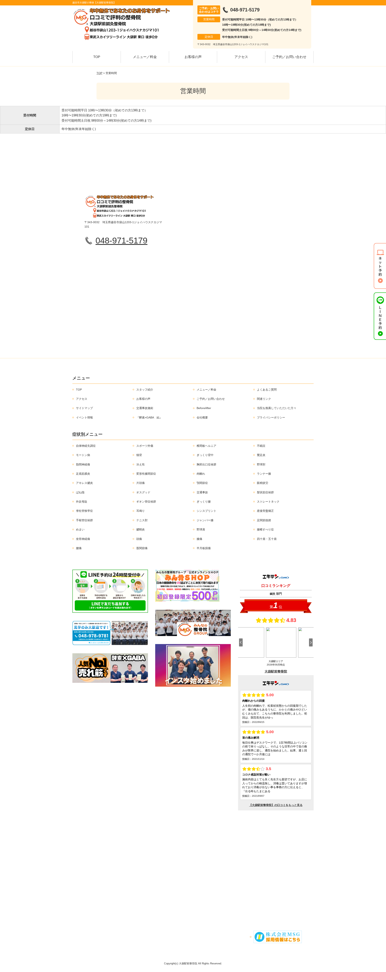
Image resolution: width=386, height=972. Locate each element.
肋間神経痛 (83, 464)
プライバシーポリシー (271, 417)
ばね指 (80, 492)
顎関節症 (202, 482)
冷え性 (140, 464)
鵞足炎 (261, 455)
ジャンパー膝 (205, 520)
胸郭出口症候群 (206, 464)
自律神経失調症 (86, 445)
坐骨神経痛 (83, 538)
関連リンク (264, 398)
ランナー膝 (264, 473)
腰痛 (79, 548)
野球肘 (261, 464)
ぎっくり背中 (205, 455)
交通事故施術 (144, 408)
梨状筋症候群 (265, 492)
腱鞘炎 (140, 529)
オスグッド (143, 492)
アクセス (241, 57)
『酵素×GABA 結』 (149, 417)
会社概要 (202, 417)
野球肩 (201, 529)
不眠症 (261, 445)
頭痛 (139, 538)
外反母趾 (81, 501)
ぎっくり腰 (204, 501)
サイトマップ (84, 408)
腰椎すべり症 (265, 529)
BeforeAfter (204, 408)
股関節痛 (142, 548)
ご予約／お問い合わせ (289, 57)
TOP (96, 57)
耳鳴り (140, 510)
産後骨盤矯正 (265, 510)
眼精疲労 (262, 482)
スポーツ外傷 (144, 445)
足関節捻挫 (264, 520)
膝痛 (199, 538)
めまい (80, 529)
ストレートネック (268, 501)
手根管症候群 (84, 520)
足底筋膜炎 (83, 473)
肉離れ (201, 473)
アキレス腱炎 (84, 482)
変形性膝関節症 (146, 473)
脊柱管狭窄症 (84, 510)
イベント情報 (84, 417)
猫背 (139, 455)
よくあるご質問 (267, 389)
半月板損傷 (204, 548)
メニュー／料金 (145, 57)
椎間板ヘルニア (206, 445)
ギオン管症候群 (146, 501)
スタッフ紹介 (144, 389)
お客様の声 (193, 57)
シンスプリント (206, 510)
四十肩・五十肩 (267, 538)
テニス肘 (142, 520)
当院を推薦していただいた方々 (276, 408)
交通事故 (202, 492)
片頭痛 (140, 482)
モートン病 (83, 455)
